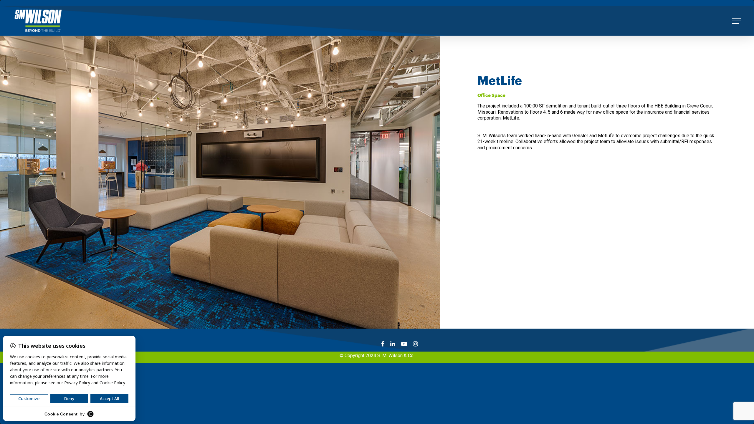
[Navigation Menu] (737, 21)
